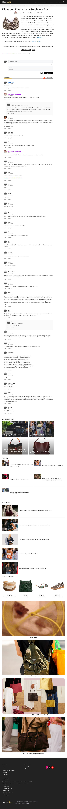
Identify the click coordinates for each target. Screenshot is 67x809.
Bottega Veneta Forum (8, 792)
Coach (11, 5)
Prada (25, 5)
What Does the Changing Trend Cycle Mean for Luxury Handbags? (34, 525)
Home (3, 53)
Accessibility (5, 774)
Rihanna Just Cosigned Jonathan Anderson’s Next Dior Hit (32, 568)
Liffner (25, 595)
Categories (36, 2)
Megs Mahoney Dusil (21, 12)
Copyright (5, 772)
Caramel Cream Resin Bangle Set (9, 597)
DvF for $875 (40, 37)
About (4, 766)
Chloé (20, 5)
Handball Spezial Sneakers (58, 597)
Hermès (43, 5)
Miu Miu (29, 5)
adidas (57, 595)
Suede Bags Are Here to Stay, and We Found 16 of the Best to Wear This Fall (52, 479)
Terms (4, 768)
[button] (63, 2)
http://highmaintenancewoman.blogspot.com (13, 178)
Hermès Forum (6, 786)
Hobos (33, 49)
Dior (34, 5)
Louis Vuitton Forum (7, 788)
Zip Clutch (25, 597)
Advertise (27, 768)
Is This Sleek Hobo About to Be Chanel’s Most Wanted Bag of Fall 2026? (35, 510)
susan (16, 323)
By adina (9, 595)
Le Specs (41, 595)
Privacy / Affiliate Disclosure (9, 770)
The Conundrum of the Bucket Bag (19, 479)
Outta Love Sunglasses (41, 597)
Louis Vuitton (49, 5)
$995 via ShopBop (36, 41)
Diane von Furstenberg (25, 49)
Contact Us (58, 2)
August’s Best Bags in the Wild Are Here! (52, 465)
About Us (45, 2)
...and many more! (7, 796)
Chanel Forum (6, 790)
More (51, 2)
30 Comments (31, 12)
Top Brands (28, 2)
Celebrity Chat (6, 794)
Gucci (16, 5)
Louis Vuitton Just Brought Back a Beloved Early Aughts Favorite (34, 539)
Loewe (55, 5)
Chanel (38, 5)
